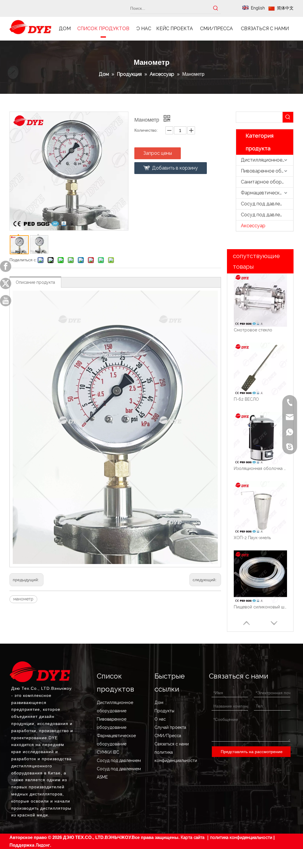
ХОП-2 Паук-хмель (252, 537)
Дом (158, 702)
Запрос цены (157, 153)
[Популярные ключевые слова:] (215, 8)
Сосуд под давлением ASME (267, 215)
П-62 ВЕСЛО (246, 399)
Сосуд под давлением (266, 204)
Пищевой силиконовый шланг (260, 607)
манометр (23, 599)
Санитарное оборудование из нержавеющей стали (267, 182)
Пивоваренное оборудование (267, 171)
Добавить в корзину (175, 168)
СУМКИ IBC (108, 752)
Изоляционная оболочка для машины (260, 468)
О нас (160, 719)
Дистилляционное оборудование (267, 160)
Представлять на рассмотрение (252, 751)
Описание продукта (35, 282)
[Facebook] (5, 266)
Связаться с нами (171, 744)
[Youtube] (5, 300)
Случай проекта (170, 727)
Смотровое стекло (253, 330)
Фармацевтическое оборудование (267, 193)
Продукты (164, 710)
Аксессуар (253, 225)
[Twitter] (5, 283)
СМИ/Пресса (167, 735)
